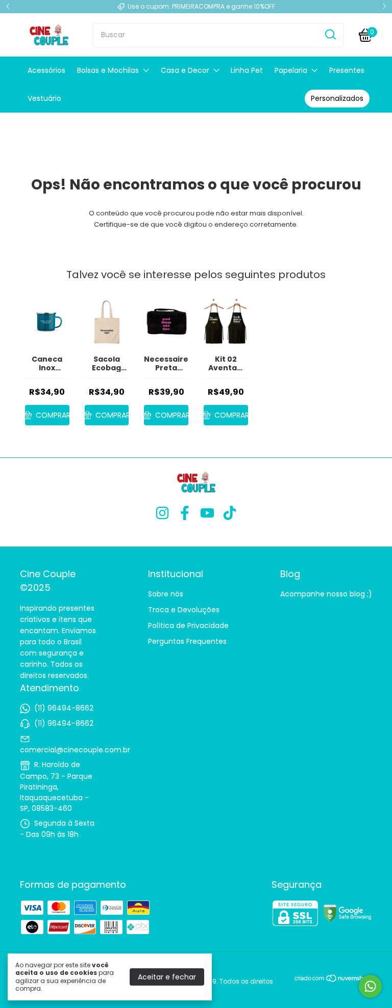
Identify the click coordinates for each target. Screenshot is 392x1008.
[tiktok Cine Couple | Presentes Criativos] (229, 514)
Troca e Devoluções (183, 610)
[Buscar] (329, 34)
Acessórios (46, 70)
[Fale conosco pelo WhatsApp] (370, 986)
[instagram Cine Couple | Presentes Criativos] (162, 514)
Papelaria (291, 70)
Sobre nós (165, 594)
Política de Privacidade (188, 625)
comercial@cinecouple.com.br (75, 750)
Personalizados (337, 98)
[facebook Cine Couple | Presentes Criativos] (185, 514)
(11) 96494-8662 (63, 708)
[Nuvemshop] (333, 980)
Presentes (346, 70)
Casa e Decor (185, 70)
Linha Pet (247, 70)
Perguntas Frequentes (187, 641)
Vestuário (44, 98)
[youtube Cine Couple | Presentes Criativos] (207, 514)
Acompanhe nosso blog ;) (326, 594)
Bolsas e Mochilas (108, 70)
